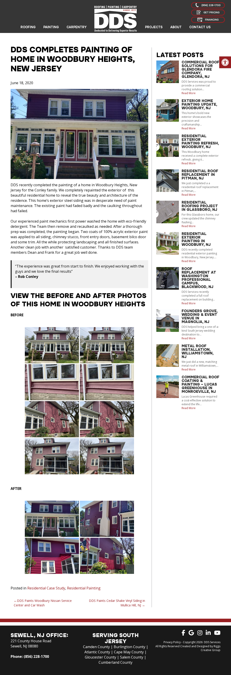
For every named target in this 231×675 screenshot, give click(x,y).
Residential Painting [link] (84, 588)
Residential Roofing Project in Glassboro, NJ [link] (200, 206)
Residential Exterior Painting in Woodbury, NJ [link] (196, 239)
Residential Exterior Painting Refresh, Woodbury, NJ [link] (200, 141)
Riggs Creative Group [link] (210, 648)
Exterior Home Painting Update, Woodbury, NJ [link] (199, 104)
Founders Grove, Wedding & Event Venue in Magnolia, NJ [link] (199, 316)
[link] (225, 62)
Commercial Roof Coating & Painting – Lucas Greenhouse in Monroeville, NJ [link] (200, 384)
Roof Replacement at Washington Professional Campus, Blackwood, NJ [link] (199, 277)
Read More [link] (189, 93)
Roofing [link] (28, 27)
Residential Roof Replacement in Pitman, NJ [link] (200, 175)
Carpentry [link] (77, 27)
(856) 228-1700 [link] (36, 656)
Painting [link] (51, 27)
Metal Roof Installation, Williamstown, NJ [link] (197, 351)
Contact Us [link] (200, 27)
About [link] (176, 27)
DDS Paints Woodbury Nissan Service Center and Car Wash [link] (43, 602)
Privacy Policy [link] (172, 642)
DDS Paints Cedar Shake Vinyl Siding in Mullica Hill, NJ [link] (117, 602)
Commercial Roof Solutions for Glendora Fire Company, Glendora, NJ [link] (200, 69)
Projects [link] (154, 27)
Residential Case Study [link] (46, 588)
